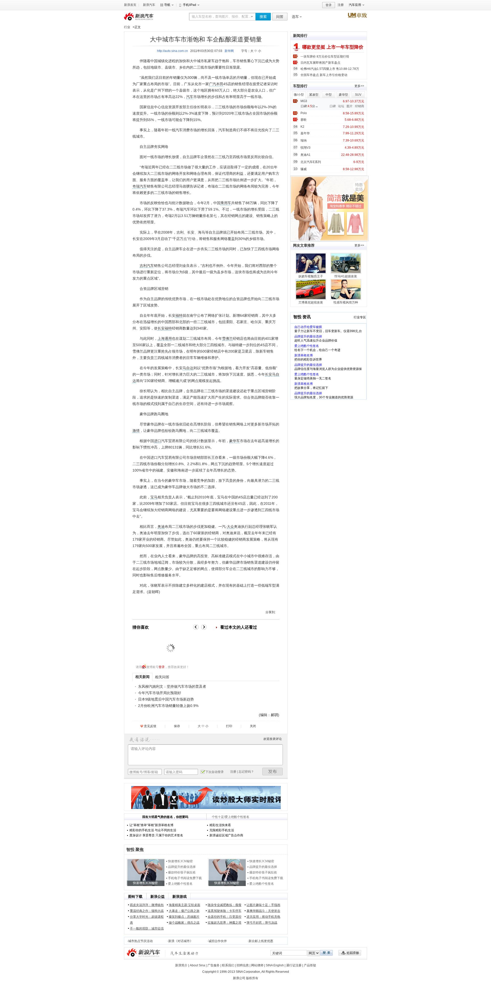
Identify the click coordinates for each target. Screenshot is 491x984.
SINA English (275, 965)
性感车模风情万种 (345, 302)
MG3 (303, 101)
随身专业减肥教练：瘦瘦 (224, 905)
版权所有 (252, 978)
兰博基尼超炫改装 (310, 302)
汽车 (189, 97)
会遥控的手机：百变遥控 (224, 917)
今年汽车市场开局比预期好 (159, 693)
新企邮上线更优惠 (261, 941)
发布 (272, 771)
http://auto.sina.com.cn (172, 51)
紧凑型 (313, 94)
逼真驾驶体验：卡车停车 (224, 911)
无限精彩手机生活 (221, 830)
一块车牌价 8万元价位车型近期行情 (324, 56)
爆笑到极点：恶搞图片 (184, 917)
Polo (303, 113)
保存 (177, 726)
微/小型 (299, 94)
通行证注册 (294, 965)
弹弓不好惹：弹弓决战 (262, 922)
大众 (230, 526)
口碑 (333, 106)
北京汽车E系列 (310, 162)
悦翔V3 (305, 147)
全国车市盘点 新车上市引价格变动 (323, 75)
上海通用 (165, 338)
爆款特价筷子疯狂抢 (182, 872)
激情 (136, 431)
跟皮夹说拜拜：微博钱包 (147, 905)
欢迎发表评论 (272, 739)
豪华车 (234, 441)
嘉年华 (305, 133)
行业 (127, 27)
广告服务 (213, 965)
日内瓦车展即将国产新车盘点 (320, 62)
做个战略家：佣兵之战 (184, 922)
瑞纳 (303, 140)
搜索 (263, 17)
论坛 (341, 106)
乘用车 (225, 203)
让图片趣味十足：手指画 (263, 905)
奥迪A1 (305, 155)
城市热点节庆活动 (140, 941)
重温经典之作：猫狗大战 (147, 911)
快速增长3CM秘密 (180, 861)
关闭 (253, 726)
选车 (295, 17)
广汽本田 (216, 84)
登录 (329, 5)
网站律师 (257, 965)
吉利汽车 (147, 266)
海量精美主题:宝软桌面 (184, 905)
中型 (329, 94)
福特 (179, 315)
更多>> (359, 86)
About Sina (197, 965)
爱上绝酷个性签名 (180, 883)
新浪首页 (130, 5)
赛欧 (303, 120)
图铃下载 (135, 896)
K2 (302, 126)
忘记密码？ (246, 771)
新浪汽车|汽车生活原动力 (184, 953)
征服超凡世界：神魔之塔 (224, 922)
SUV (358, 94)
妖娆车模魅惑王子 (310, 276)
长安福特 (165, 328)
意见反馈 (150, 726)
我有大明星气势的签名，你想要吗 (165, 817)
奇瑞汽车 (139, 186)
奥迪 (161, 526)
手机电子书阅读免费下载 (185, 878)
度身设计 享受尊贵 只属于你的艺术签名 (156, 835)
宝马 (154, 497)
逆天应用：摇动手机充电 (263, 917)
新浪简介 (181, 965)
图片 (350, 106)
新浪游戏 (179, 896)
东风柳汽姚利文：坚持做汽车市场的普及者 (172, 686)
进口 (157, 441)
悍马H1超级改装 (345, 276)
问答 (279, 17)
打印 (229, 726)
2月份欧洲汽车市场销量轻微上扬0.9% (168, 706)
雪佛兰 (227, 338)
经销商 (359, 106)
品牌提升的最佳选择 (182, 867)
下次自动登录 (214, 772)
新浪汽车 (149, 5)
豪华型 (343, 94)
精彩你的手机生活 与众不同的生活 (152, 830)
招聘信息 (243, 965)
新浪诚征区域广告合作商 (226, 835)
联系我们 (228, 965)
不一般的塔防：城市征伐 (147, 928)
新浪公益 (157, 896)
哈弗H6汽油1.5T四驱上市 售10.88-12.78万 (329, 69)
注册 (341, 5)
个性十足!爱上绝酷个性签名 (230, 817)
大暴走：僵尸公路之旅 (184, 911)
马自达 (188, 368)
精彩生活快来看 (220, 825)
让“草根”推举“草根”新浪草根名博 (151, 825)
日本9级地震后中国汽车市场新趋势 (166, 699)
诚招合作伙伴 (217, 941)
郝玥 (274, 715)
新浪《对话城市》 (180, 941)
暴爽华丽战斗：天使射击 (263, 911)
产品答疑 (310, 965)
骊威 (303, 169)
